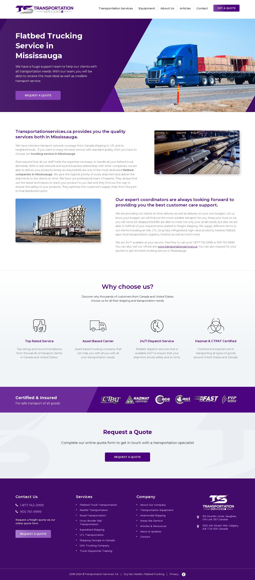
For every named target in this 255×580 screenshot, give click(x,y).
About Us (167, 8)
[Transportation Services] (44, 6)
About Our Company (153, 504)
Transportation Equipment (156, 510)
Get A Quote (226, 8)
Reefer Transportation (94, 510)
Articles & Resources (153, 526)
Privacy (174, 574)
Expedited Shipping (92, 529)
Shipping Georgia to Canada (97, 540)
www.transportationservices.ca (177, 246)
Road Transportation (93, 515)
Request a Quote (38, 95)
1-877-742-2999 (32, 505)
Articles (185, 8)
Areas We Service (151, 520)
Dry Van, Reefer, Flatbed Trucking (144, 574)
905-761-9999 (30, 512)
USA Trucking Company (94, 545)
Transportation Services (116, 8)
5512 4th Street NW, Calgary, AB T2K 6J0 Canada (221, 527)
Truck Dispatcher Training (96, 550)
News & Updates (150, 531)
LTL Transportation (92, 534)
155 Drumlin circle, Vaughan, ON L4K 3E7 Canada (220, 518)
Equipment (147, 8)
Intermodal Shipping (153, 515)
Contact (202, 8)
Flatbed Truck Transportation (98, 504)
